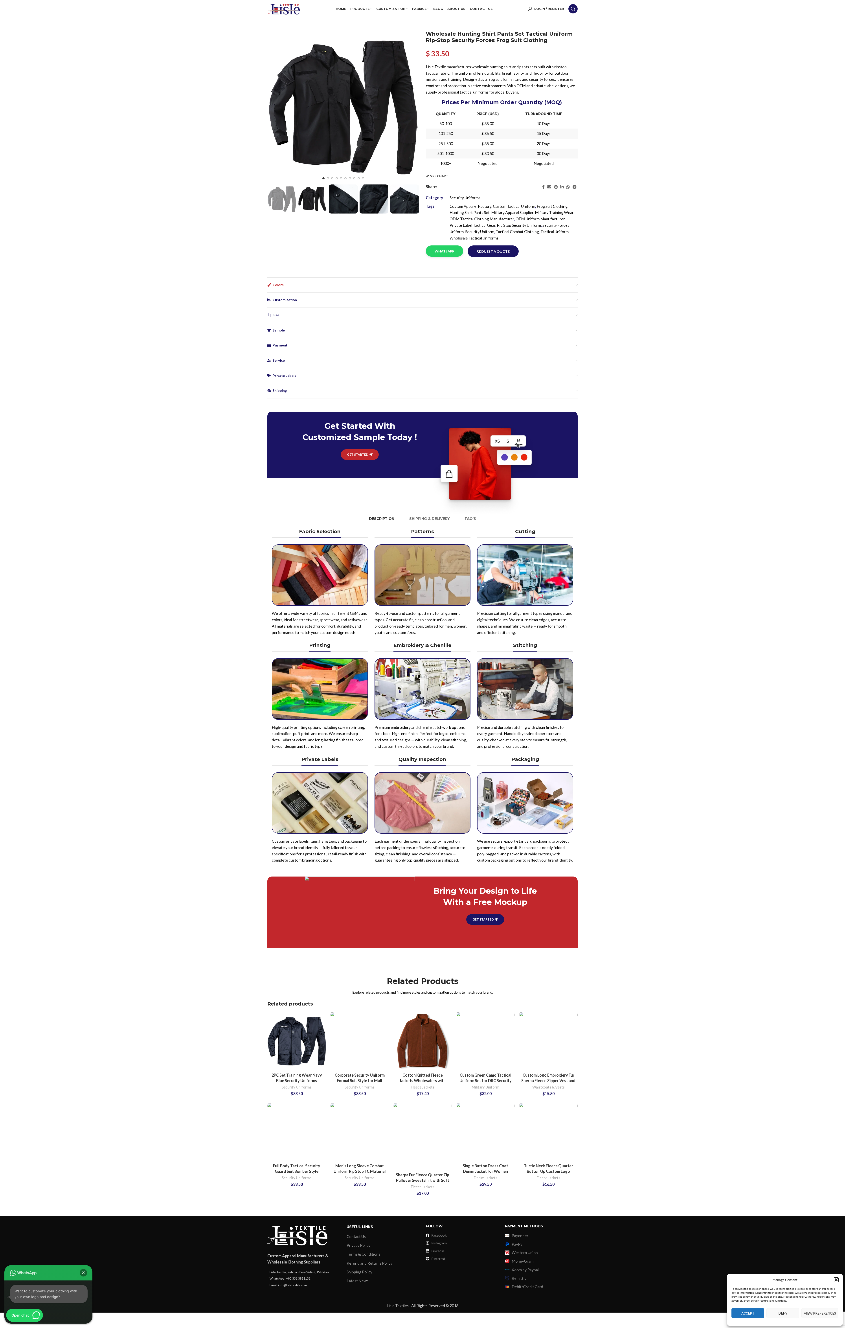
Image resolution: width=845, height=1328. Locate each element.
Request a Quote (493, 251)
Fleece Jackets (422, 1087)
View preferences (820, 1313)
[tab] (381, 519)
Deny (782, 1313)
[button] (836, 1280)
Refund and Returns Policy (369, 1263)
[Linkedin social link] (562, 187)
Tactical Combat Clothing (517, 231)
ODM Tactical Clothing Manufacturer (482, 218)
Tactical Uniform (554, 231)
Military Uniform (485, 1087)
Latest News (358, 1280)
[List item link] (303, 1272)
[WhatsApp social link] (568, 187)
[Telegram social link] (574, 187)
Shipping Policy (359, 1271)
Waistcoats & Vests (548, 1087)
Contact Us (356, 1236)
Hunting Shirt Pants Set (470, 212)
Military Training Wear (554, 212)
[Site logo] (283, 8)
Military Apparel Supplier (512, 212)
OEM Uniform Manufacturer (540, 218)
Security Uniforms (465, 197)
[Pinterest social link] (556, 187)
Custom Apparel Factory (470, 206)
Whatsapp (444, 251)
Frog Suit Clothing (552, 206)
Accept (747, 1313)
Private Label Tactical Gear (472, 225)
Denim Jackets (485, 1177)
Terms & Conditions (363, 1254)
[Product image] (296, 1041)
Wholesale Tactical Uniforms (474, 238)
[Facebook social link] (543, 187)
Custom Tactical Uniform (514, 206)
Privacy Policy (358, 1245)
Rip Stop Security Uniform (519, 225)
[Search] (573, 8)
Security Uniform (479, 231)
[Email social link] (549, 187)
